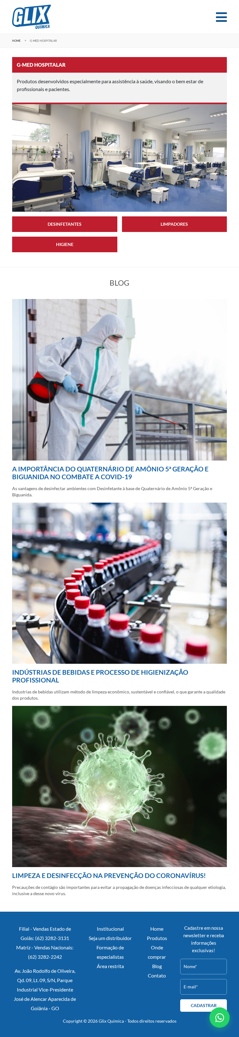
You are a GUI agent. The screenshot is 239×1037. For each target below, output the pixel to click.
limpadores (174, 224)
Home (16, 40)
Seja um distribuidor (110, 938)
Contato (157, 975)
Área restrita (110, 966)
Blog (157, 966)
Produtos (157, 938)
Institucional (110, 929)
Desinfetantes (65, 224)
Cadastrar (204, 1005)
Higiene (64, 244)
